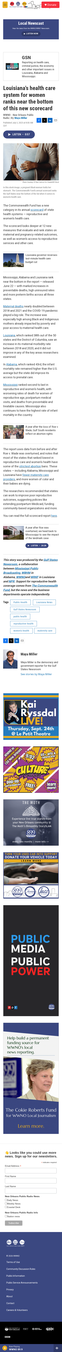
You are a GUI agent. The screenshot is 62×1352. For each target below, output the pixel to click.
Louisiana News (44, 602)
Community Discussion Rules (20, 1269)
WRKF (34, 577)
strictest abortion (30, 466)
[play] (5, 1348)
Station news (13, 1216)
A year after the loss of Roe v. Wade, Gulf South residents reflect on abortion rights (41, 430)
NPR (11, 581)
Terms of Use (13, 1262)
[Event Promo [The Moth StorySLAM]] (31, 822)
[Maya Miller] (10, 659)
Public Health (20, 602)
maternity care (45, 630)
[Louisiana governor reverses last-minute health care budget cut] (13, 260)
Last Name (10, 1186)
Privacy (10, 1289)
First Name (10, 1176)
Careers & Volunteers (17, 1310)
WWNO (20, 577)
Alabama (11, 364)
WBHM (25, 572)
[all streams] (58, 1348)
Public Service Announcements (22, 1283)
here (54, 515)
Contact (10, 1303)
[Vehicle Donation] (31, 875)
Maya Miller (20, 118)
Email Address (13, 1165)
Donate (51, 4)
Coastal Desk (13, 1207)
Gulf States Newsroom (25, 609)
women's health (21, 630)
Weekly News (14, 1203)
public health (20, 616)
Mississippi (10, 384)
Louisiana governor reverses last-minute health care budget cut (41, 259)
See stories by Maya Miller (36, 674)
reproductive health (24, 623)
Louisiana (9, 335)
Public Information (15, 1276)
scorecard (37, 209)
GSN (26, 57)
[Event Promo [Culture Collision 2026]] (31, 770)
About (9, 1296)
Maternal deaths (13, 306)
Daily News (12, 1200)
